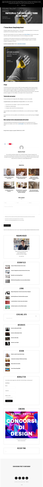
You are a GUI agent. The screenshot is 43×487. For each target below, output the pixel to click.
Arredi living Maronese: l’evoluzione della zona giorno (19, 296)
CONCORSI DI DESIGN (21, 43)
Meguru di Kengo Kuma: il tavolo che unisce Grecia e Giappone (21, 291)
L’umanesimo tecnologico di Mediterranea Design (19, 358)
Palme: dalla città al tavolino (15, 363)
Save (10, 143)
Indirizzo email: (7, 395)
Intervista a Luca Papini (15, 342)
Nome (6, 385)
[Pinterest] (23, 478)
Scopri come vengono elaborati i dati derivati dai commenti (29, 229)
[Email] (12, 144)
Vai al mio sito (21, 256)
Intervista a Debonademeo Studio (16, 332)
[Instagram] (19, 478)
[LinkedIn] (27, 478)
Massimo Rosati (22, 18)
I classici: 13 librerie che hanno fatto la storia (18, 265)
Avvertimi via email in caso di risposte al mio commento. (14, 218)
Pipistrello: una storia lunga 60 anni (16, 275)
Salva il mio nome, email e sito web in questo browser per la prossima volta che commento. (20, 216)
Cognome (7, 390)
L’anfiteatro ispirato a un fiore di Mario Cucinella (19, 305)
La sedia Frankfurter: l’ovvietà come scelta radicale (19, 301)
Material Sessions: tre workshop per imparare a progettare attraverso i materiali (21, 191)
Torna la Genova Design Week (15, 368)
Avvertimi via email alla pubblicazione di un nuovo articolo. (14, 220)
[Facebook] (16, 478)
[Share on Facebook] (8, 144)
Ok (17, 5)
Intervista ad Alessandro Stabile (16, 328)
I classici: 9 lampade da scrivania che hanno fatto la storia (20, 270)
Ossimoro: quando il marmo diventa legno (17, 354)
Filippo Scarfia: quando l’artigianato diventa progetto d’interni (34, 178)
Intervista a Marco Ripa (14, 337)
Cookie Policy (23, 5)
